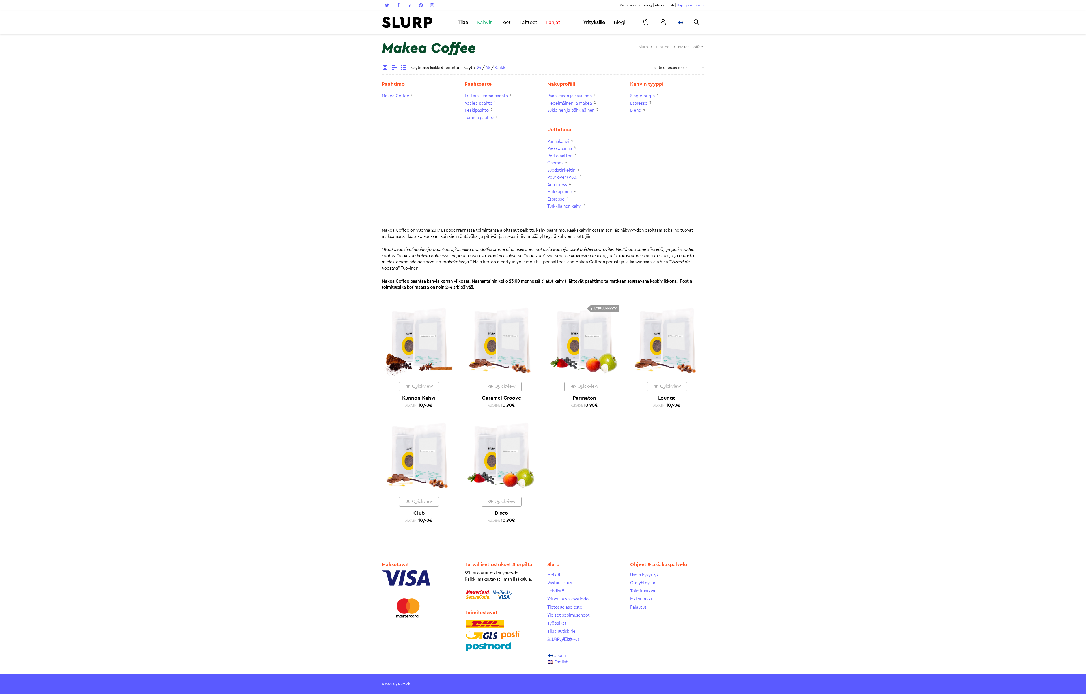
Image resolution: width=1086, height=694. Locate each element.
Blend (635, 110)
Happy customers (690, 5)
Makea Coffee (395, 96)
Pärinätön (584, 397)
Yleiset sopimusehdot (568, 615)
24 (479, 68)
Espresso (638, 103)
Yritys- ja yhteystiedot (568, 599)
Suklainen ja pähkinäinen (570, 110)
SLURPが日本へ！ (564, 639)
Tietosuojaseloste (564, 607)
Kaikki (501, 68)
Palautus (638, 607)
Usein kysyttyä (644, 575)
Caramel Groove (501, 397)
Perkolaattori (560, 156)
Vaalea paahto (478, 103)
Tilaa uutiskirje (561, 631)
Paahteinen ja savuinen (569, 96)
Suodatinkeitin (561, 170)
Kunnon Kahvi (419, 397)
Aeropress (557, 185)
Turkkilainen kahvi (564, 206)
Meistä (553, 575)
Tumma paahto (479, 118)
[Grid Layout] (403, 68)
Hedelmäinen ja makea (569, 103)
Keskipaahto (477, 110)
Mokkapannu (559, 192)
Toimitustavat (643, 591)
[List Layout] (394, 68)
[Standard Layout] (385, 68)
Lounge (667, 397)
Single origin (642, 96)
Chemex (555, 163)
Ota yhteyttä (642, 583)
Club (419, 513)
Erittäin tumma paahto (486, 96)
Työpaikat (556, 623)
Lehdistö (555, 591)
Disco (501, 513)
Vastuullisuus (559, 583)
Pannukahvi (558, 141)
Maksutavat (641, 599)
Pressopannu (559, 148)
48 (488, 68)
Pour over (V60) (562, 177)
